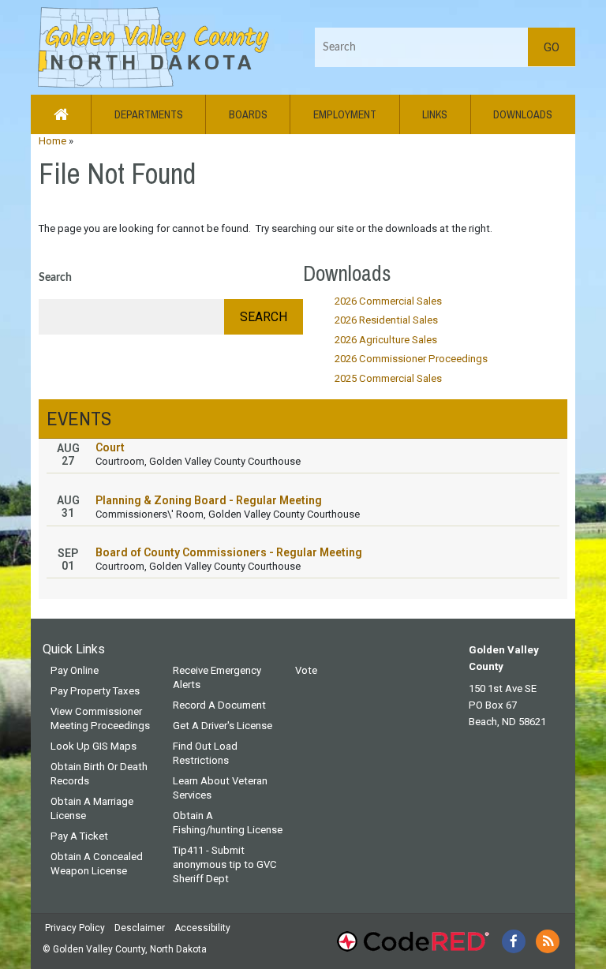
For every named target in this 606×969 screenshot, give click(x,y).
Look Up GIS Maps (93, 746)
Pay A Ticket (79, 836)
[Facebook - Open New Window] (514, 941)
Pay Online (74, 670)
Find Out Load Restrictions (205, 753)
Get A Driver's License (222, 725)
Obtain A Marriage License (91, 808)
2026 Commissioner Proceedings (411, 359)
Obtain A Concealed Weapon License (96, 864)
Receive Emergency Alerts (217, 677)
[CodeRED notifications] (413, 941)
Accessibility (202, 927)
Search (55, 277)
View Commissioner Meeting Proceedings (100, 718)
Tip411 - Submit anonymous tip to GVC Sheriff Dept (225, 864)
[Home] (152, 46)
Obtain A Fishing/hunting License (227, 823)
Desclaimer (139, 927)
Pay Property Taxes (95, 691)
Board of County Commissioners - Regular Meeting (228, 552)
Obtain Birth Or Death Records (99, 774)
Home (52, 141)
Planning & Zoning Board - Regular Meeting (208, 500)
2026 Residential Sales (386, 320)
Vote (306, 670)
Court (110, 447)
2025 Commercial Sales (388, 378)
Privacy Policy (75, 927)
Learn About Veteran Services (220, 788)
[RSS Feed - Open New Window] (547, 941)
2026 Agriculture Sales (386, 340)
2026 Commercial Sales (388, 301)
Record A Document (219, 705)
